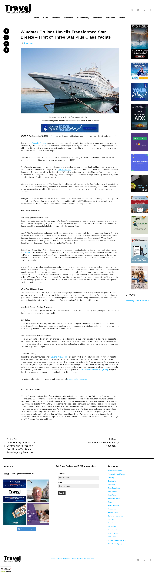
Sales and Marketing (115, 516)
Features (56, 17)
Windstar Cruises (39, 143)
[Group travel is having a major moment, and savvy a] (14, 514)
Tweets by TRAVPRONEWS (137, 301)
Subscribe (110, 17)
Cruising (111, 477)
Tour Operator (113, 530)
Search (122, 17)
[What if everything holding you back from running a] (38, 514)
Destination (112, 481)
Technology (112, 526)
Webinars (68, 17)
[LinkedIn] (144, 560)
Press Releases (114, 505)
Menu (27, 252)
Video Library (83, 17)
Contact (80, 559)
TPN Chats (112, 537)
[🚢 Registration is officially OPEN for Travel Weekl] (14, 491)
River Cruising (113, 512)
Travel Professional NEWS (117, 540)
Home (36, 17)
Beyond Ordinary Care (59, 357)
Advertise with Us (56, 559)
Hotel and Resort (114, 498)
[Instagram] (138, 560)
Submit (61, 493)
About (74, 559)
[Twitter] (132, 557)
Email (60, 482)
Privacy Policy (89, 559)
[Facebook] (126, 560)
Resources (97, 17)
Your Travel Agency (115, 544)
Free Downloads (114, 488)
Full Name (62, 474)
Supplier (111, 519)
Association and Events (116, 474)
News (45, 17)
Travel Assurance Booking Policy (95, 369)
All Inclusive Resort (115, 471)
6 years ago (28, 43)
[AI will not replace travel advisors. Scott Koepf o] (38, 491)
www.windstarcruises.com (77, 379)
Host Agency (112, 491)
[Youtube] (151, 560)
